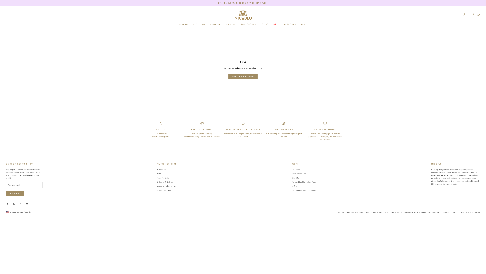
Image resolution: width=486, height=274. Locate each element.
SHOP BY (215, 24)
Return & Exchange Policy (167, 186)
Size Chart (296, 178)
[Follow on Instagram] (14, 203)
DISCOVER (290, 24)
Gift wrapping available (275, 133)
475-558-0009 (161, 133)
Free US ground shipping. (202, 133)
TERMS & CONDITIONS (469, 212)
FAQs (159, 173)
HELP (304, 24)
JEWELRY (231, 24)
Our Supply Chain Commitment (304, 190)
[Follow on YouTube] (27, 203)
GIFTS (265, 24)
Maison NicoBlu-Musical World (304, 182)
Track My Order (163, 178)
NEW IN (183, 24)
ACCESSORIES (249, 24)
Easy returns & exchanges (234, 133)
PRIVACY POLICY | (451, 212)
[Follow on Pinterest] (20, 203)
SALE (276, 24)
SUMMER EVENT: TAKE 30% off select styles (243, 3)
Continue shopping (243, 76)
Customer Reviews (299, 173)
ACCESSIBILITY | (435, 212)
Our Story (296, 169)
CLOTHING (199, 24)
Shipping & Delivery (165, 182)
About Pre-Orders (164, 190)
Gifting (295, 186)
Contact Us (161, 169)
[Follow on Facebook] (7, 203)
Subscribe (15, 193)
